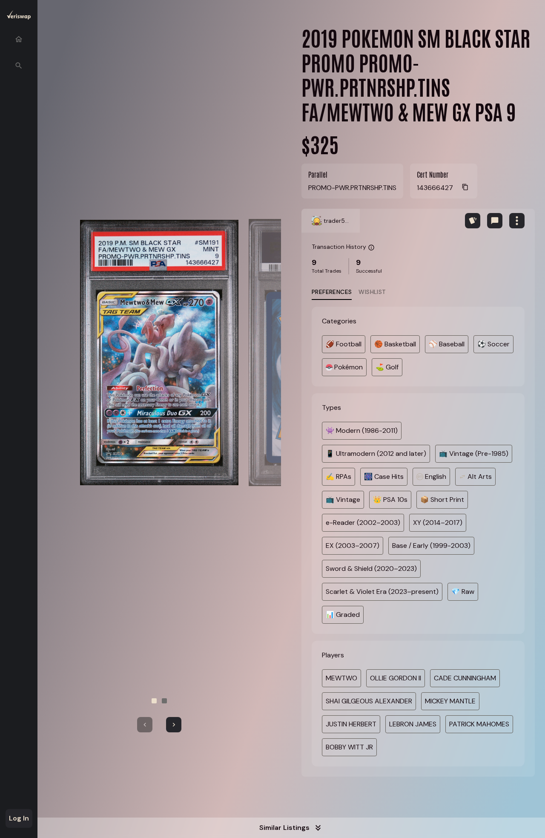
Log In (19, 818)
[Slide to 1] (154, 700)
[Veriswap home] (19, 16)
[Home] (19, 39)
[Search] (19, 65)
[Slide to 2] (164, 700)
